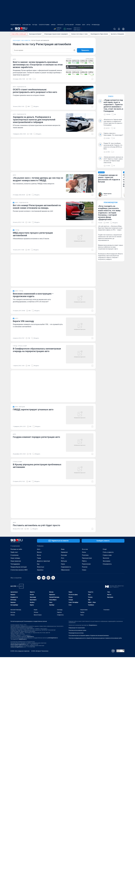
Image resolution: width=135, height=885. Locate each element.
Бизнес (39, 552)
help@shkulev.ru (23, 639)
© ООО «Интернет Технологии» (39, 651)
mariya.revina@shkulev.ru (17, 647)
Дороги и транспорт (43, 561)
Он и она (85, 549)
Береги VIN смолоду (23, 321)
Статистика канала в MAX (19, 570)
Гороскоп (60, 24)
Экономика (106, 561)
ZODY (83, 24)
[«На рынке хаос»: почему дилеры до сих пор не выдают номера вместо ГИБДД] (79, 183)
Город (39, 558)
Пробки (78, 24)
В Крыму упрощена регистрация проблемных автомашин (37, 465)
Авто (38, 549)
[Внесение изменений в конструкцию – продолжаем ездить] (79, 299)
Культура (64, 555)
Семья (84, 570)
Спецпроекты (107, 564)
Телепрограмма (44, 24)
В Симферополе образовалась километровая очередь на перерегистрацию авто (37, 350)
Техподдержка (15, 564)
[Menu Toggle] (11, 29)
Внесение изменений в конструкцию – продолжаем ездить (33, 295)
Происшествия (87, 558)
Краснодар (16, 40)
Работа (84, 561)
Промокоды (96, 24)
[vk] (43, 578)
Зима (62, 549)
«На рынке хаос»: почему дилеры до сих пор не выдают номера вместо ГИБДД (38, 179)
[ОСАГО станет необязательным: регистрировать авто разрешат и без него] (79, 95)
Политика (85, 555)
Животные (40, 567)
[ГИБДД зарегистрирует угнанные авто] (79, 415)
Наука (63, 564)
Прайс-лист (14, 552)
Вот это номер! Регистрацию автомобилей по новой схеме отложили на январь (37, 206)
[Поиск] (114, 29)
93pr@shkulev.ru (93, 625)
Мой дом (64, 561)
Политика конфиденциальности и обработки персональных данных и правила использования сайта (95, 638)
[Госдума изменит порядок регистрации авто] (79, 442)
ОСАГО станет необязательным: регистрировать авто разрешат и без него (35, 90)
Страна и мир (107, 555)
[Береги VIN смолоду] (79, 327)
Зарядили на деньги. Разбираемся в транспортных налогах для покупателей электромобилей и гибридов (34, 119)
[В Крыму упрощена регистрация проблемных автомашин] (79, 470)
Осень (84, 552)
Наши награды (15, 558)
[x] (53, 578)
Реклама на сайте (16, 549)
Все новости (26, 40)
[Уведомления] (119, 29)
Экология (106, 558)
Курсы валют (69, 24)
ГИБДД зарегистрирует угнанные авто (33, 409)
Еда (38, 564)
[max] (48, 578)
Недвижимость (16, 24)
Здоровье (40, 570)
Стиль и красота (108, 552)
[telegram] (39, 578)
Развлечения (86, 564)
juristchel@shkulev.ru (52, 638)
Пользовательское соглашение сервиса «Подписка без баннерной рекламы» (89, 635)
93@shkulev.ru (30, 636)
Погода (34, 24)
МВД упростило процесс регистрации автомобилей (33, 234)
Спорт (105, 549)
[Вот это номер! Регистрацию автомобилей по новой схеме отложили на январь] (79, 211)
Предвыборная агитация (19, 567)
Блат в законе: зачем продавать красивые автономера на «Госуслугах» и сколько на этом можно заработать (38, 65)
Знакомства (26, 24)
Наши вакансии (16, 561)
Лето (62, 558)
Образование (65, 570)
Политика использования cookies (77, 630)
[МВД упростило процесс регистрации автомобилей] (79, 238)
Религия (84, 567)
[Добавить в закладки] (92, 79)
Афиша (53, 24)
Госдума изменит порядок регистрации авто (36, 437)
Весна (39, 555)
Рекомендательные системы (76, 633)
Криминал (64, 552)
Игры (88, 24)
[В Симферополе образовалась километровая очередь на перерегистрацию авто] (79, 354)
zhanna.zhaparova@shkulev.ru (18, 644)
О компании (14, 555)
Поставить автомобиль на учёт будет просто (36, 525)
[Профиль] (123, 29)
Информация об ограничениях (77, 627)
